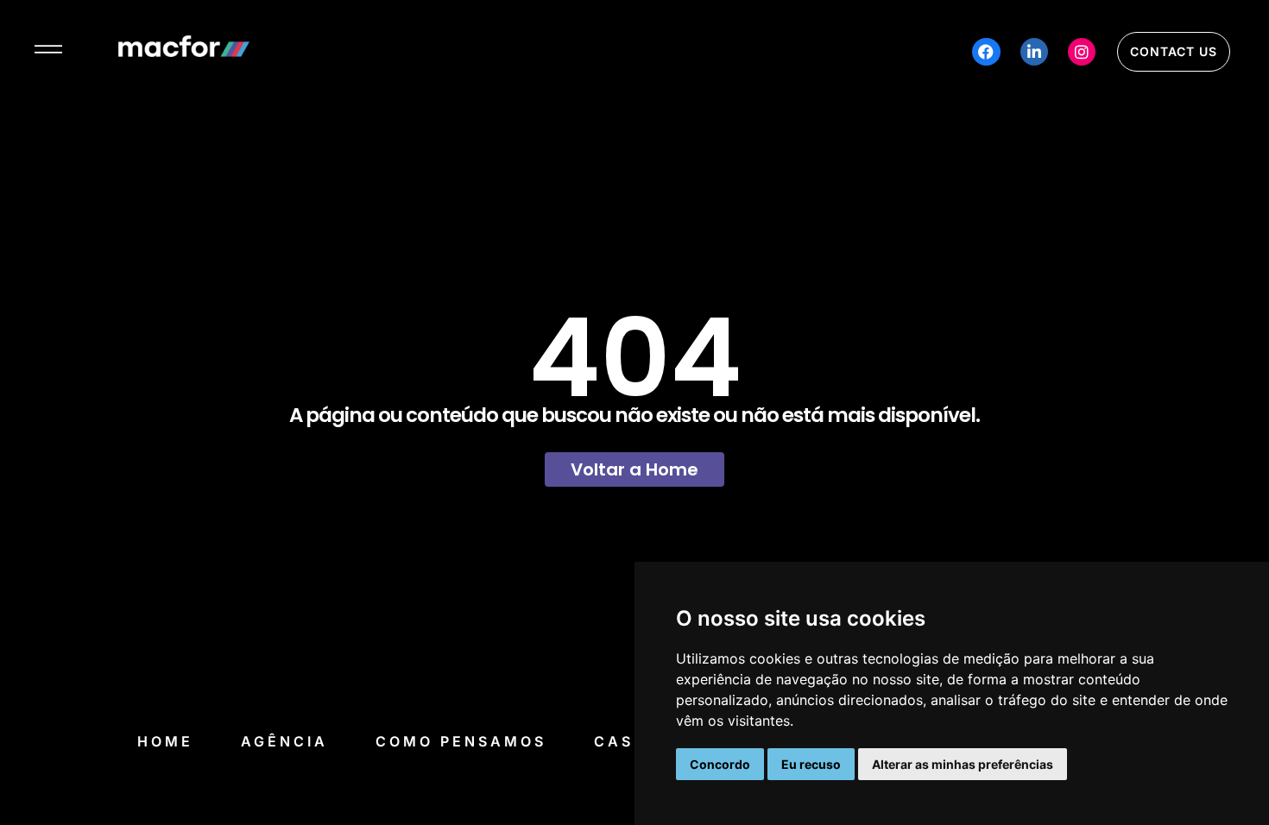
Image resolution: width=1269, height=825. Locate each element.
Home (165, 741)
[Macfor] (183, 51)
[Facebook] (986, 52)
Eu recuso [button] (811, 764)
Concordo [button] (720, 764)
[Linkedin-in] (1034, 52)
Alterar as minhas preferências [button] (962, 764)
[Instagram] (1081, 52)
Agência (284, 741)
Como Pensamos (461, 741)
